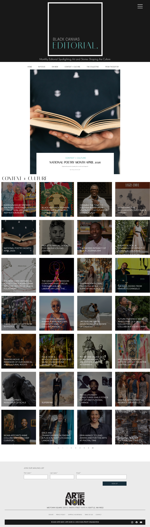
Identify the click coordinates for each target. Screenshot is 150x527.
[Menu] (140, 6)
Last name (53, 473)
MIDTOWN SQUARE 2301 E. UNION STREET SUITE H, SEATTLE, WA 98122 (75, 508)
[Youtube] (141, 522)
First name (27, 473)
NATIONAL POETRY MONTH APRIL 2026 (75, 162)
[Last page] (93, 448)
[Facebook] (136, 522)
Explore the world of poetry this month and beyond (75, 166)
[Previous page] (63, 448)
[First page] (58, 448)
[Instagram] (132, 522)
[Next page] (88, 448)
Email (78, 473)
